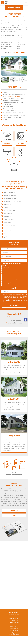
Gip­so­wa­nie (7, 234)
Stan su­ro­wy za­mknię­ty (10, 195)
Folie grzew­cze (8, 213)
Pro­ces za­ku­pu (6, 269)
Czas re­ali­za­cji (6, 267)
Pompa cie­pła (7, 222)
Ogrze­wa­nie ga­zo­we (9, 225)
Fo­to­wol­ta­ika (7, 207)
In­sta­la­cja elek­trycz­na (10, 198)
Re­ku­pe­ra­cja (7, 204)
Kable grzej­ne (7, 216)
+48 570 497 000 (15, 321)
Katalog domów (14, 510)
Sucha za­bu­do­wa (8, 231)
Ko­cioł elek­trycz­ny (9, 219)
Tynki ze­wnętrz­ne (8, 237)
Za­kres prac (6, 275)
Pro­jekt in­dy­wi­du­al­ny (8, 283)
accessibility (25, 319)
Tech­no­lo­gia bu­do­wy (8, 281)
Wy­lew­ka (6, 228)
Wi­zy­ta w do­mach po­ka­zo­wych (10, 279)
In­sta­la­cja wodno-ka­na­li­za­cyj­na (12, 201)
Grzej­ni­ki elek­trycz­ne (9, 210)
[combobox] (2, 256)
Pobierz (14, 515)
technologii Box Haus (14, 96)
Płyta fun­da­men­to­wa (9, 192)
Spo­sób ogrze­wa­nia (8, 277)
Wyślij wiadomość (14, 305)
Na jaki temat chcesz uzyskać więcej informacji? (11, 264)
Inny (4, 285)
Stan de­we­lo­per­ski (7, 273)
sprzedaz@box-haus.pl (15, 323)
